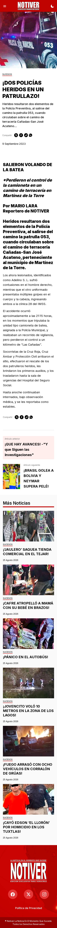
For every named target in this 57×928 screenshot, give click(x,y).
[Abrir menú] (4, 6)
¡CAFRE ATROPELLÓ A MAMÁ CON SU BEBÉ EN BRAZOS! (28, 605)
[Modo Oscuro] (52, 6)
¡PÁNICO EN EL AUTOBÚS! (25, 657)
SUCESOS (7, 74)
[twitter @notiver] (28, 894)
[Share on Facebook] (21, 135)
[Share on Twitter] (16, 135)
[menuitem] (28, 908)
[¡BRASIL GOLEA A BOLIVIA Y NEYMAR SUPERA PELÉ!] (11, 476)
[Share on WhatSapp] (30, 135)
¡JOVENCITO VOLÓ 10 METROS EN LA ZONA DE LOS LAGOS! (28, 710)
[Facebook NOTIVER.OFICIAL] (12, 894)
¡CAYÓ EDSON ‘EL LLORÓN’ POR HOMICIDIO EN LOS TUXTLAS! (26, 827)
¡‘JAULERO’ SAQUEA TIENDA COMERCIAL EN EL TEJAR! (27, 551)
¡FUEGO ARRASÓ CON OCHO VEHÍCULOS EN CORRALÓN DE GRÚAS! (27, 768)
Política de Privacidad (28, 908)
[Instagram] (44, 894)
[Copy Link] (26, 135)
